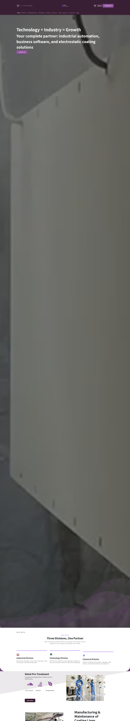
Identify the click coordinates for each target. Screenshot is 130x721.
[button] (18, 5)
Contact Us (108, 5)
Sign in (100, 5)
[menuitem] (18, 12)
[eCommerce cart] (95, 5)
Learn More (30, 700)
